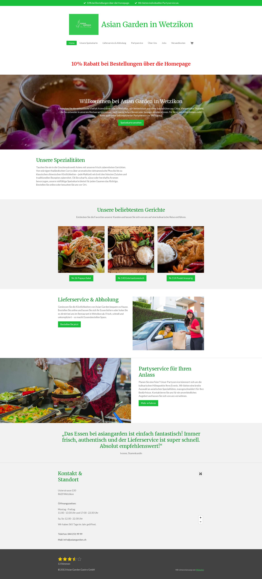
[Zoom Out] (201, 522)
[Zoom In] (201, 518)
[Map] (153, 497)
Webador (200, 570)
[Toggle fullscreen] (201, 474)
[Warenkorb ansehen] (192, 43)
